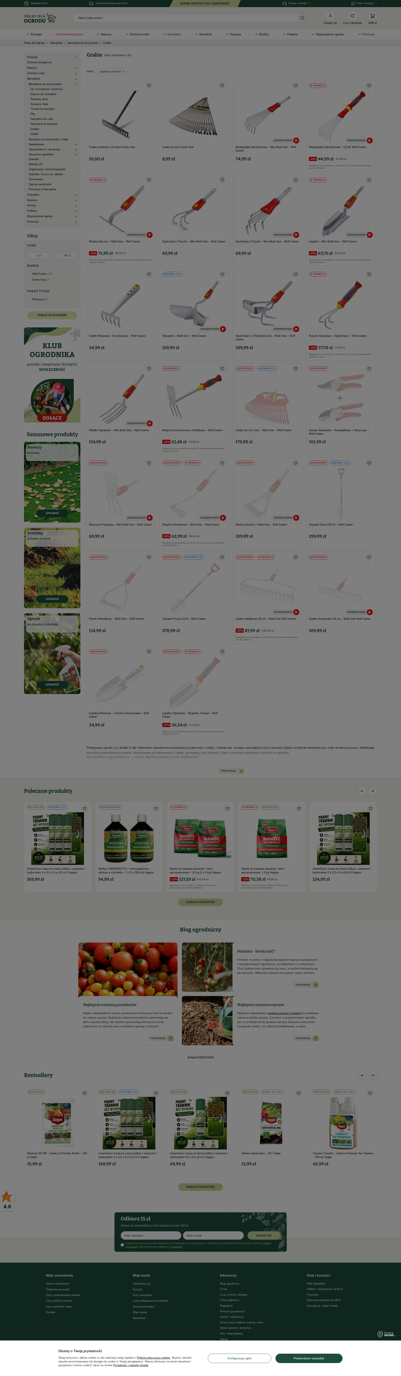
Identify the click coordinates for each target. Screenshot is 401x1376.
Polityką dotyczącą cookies (153, 1357)
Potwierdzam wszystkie (309, 1358)
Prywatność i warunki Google (130, 1365)
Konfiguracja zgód (239, 1358)
